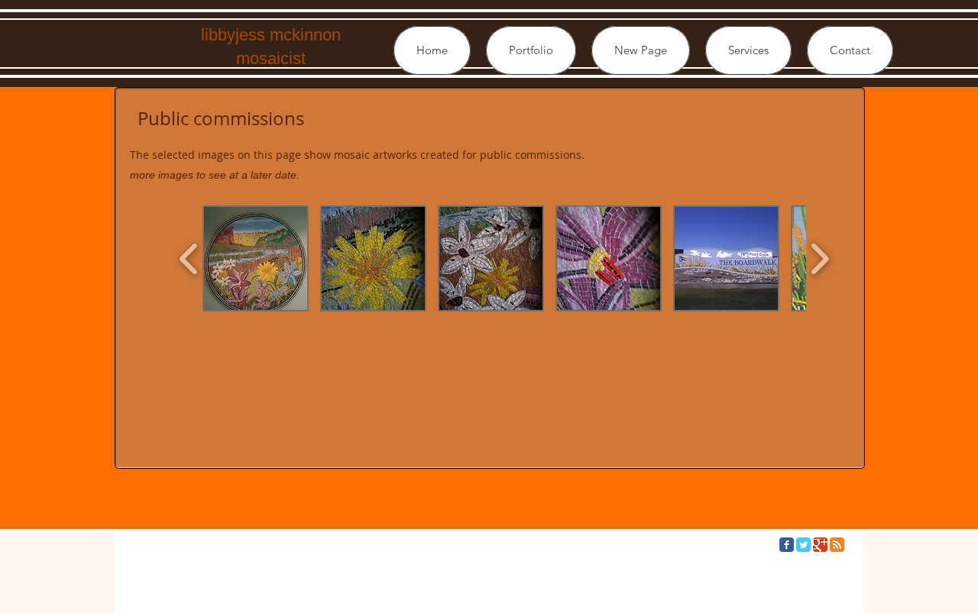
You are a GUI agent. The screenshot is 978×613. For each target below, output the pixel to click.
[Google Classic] (820, 544)
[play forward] (819, 258)
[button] (531, 50)
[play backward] (189, 258)
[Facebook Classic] (786, 544)
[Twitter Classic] (803, 544)
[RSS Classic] (837, 544)
